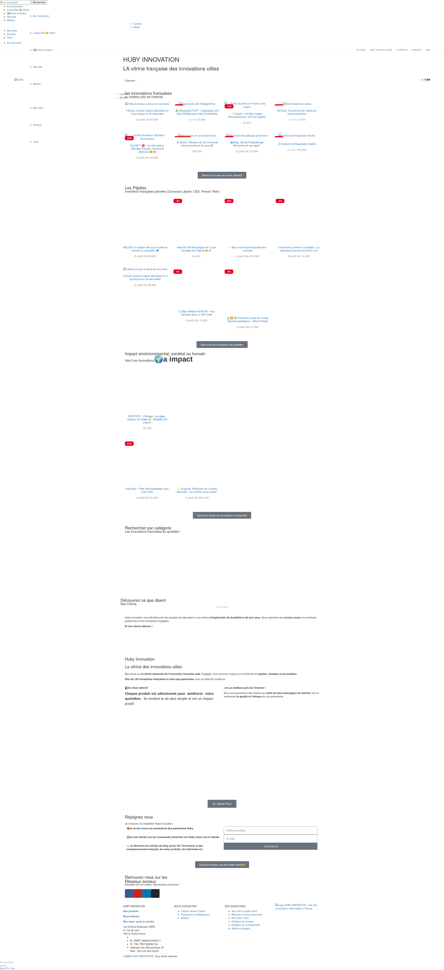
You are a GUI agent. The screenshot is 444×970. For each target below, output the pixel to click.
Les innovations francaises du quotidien (152, 531)
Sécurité (37, 67)
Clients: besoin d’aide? (193, 911)
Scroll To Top (7, 968)
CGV (428, 49)
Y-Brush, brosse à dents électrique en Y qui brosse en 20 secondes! (145, 277)
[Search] (410, 79)
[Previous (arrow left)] (1, 965)
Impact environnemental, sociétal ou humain (165, 353)
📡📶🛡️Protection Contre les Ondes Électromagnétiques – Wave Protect (248, 319)
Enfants (37, 124)
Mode (123, 97)
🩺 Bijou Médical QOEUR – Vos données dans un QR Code (196, 313)
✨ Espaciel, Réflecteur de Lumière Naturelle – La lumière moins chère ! (197, 490)
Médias (185, 918)
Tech (36, 142)
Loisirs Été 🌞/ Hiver (44, 33)
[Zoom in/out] (11, 962)
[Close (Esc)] (1, 962)
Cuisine (124, 94)
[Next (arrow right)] (4, 965)
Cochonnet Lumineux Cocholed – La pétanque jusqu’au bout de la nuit (298, 249)
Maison (37, 84)
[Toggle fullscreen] (8, 962)
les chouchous (15, 6)
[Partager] (4, 962)
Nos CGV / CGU (240, 918)
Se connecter (402, 78)
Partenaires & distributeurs (195, 914)
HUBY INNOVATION (142, 956)
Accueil (361, 49)
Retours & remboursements (247, 914)
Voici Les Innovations (159, 360)
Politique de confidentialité (246, 925)
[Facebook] (129, 893)
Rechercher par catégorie (148, 528)
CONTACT (417, 49)
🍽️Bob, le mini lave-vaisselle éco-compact (247, 249)
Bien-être (38, 107)
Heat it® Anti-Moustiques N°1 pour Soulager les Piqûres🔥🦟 (196, 249)
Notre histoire (131, 916)
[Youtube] (138, 893)
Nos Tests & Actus (381, 49)
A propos (401, 49)
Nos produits (131, 911)
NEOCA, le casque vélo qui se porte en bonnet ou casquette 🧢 (145, 249)
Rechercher (39, 2)
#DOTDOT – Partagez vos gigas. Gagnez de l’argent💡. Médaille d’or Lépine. (147, 419)
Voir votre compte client (244, 911)
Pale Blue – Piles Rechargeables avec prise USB (147, 490)
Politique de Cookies (243, 921)
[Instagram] (155, 893)
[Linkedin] (146, 893)
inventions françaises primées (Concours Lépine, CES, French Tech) (172, 191)
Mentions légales (241, 928)
